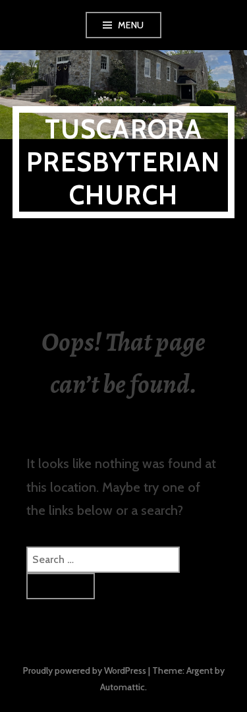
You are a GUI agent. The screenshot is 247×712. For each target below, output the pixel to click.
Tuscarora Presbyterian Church (123, 162)
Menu (131, 25)
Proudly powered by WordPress (84, 670)
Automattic (122, 687)
